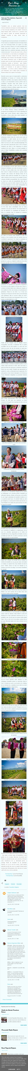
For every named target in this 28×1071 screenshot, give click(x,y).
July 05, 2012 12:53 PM (13, 925)
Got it (18, 1069)
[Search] (26, 3)
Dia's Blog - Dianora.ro (14, 4)
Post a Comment (7, 999)
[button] (26, 18)
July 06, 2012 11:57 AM (13, 979)
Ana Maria (10, 909)
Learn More (11, 1069)
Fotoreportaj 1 (9, 873)
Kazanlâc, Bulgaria (14, 887)
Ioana (8, 919)
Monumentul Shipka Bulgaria (9, 1030)
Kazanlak (19, 884)
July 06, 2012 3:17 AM (13, 938)
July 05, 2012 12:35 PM (13, 915)
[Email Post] (5, 881)
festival (13, 884)
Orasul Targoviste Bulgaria (8, 1048)
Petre (8, 984)
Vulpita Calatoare (11, 892)
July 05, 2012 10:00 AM (13, 904)
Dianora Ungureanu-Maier (13, 943)
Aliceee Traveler (11, 930)
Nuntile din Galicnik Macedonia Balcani (10, 1011)
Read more (24, 1025)
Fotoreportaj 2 (10, 875)
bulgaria (7, 884)
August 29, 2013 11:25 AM (14, 996)
